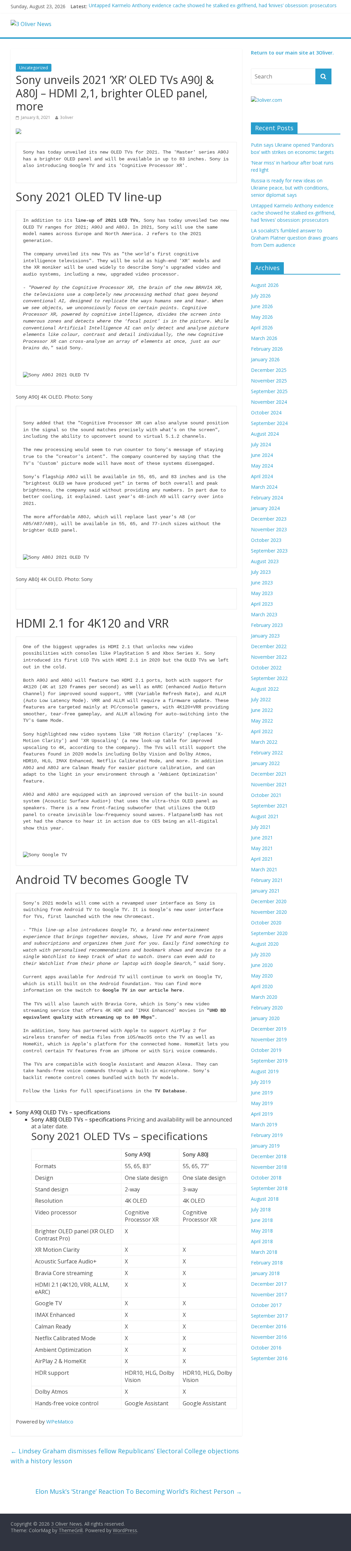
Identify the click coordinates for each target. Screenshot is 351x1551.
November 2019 (269, 1039)
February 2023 (267, 625)
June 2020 (262, 965)
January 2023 (265, 635)
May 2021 (262, 848)
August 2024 (265, 434)
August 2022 (265, 689)
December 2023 (269, 519)
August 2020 (265, 944)
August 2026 (265, 285)
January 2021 (265, 890)
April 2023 (262, 604)
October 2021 (266, 795)
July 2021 (261, 827)
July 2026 (261, 295)
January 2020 (265, 1018)
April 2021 (262, 859)
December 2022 (269, 646)
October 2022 (266, 667)
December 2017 (269, 1284)
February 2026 (267, 349)
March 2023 (264, 614)
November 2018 (269, 1167)
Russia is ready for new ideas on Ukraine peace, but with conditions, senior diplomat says (290, 187)
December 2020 (269, 901)
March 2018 (264, 1252)
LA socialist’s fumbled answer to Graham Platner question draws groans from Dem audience (294, 237)
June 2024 (262, 455)
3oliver (66, 117)
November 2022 (269, 657)
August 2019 (265, 1071)
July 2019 (261, 1082)
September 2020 (269, 933)
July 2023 (261, 572)
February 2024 (267, 497)
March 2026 (264, 338)
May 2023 (262, 593)
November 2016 (269, 1337)
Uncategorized (33, 68)
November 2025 (269, 380)
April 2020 (262, 986)
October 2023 (266, 540)
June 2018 (262, 1220)
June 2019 (262, 1092)
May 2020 (262, 975)
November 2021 (269, 784)
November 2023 (269, 529)
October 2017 (266, 1305)
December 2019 (269, 1029)
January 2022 (265, 763)
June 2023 (262, 582)
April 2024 (262, 476)
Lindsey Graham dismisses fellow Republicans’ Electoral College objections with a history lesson (125, 1456)
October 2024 (266, 412)
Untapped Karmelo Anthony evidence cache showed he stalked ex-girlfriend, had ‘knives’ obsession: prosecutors (213, 6)
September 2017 (269, 1315)
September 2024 (269, 423)
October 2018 (266, 1177)
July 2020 (261, 954)
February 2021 (267, 880)
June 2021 (262, 837)
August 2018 (265, 1199)
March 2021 (264, 869)
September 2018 (269, 1188)
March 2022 (264, 742)
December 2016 (269, 1326)
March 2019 (264, 1124)
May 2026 (262, 317)
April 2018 (262, 1241)
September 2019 (269, 1060)
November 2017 (269, 1294)
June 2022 (262, 710)
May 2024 (262, 465)
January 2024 (265, 508)
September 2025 (269, 391)
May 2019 (262, 1103)
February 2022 (267, 752)
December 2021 (269, 774)
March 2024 (264, 487)
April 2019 (262, 1114)
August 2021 (265, 816)
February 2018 (267, 1262)
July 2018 (261, 1209)
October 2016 (266, 1347)
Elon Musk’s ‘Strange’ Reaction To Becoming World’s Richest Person (138, 1491)
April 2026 (262, 327)
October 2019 (266, 1050)
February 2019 (267, 1135)
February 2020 (267, 1007)
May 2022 (262, 720)
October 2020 (266, 922)
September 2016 (269, 1358)
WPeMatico (59, 1421)
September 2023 (269, 550)
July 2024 (261, 444)
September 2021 (269, 805)
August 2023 (265, 561)
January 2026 (265, 359)
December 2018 (269, 1156)
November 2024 (269, 402)
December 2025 (269, 370)
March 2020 (264, 997)
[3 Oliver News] (31, 24)
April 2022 (262, 731)
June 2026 (262, 306)
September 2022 (269, 678)
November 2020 (269, 912)
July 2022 (261, 699)
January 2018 (265, 1273)
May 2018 (262, 1230)
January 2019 (265, 1145)
